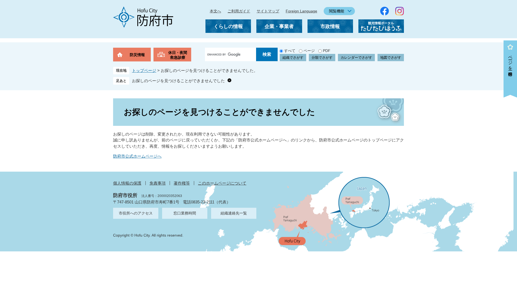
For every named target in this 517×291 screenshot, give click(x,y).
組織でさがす (292, 58)
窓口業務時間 (184, 213)
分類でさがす (322, 58)
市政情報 (330, 26)
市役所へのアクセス (136, 213)
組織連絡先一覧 (234, 213)
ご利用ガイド (239, 11)
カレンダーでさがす (356, 58)
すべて (289, 50)
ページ (309, 50)
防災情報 (137, 55)
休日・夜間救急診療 (177, 55)
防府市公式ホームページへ (137, 156)
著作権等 (182, 183)
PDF (326, 50)
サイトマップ (268, 11)
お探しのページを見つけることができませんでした (178, 80)
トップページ (144, 70)
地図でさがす (390, 58)
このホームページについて (222, 183)
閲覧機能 (336, 11)
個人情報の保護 (127, 183)
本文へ (215, 11)
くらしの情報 (228, 26)
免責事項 (157, 183)
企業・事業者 (279, 26)
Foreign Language (301, 11)
